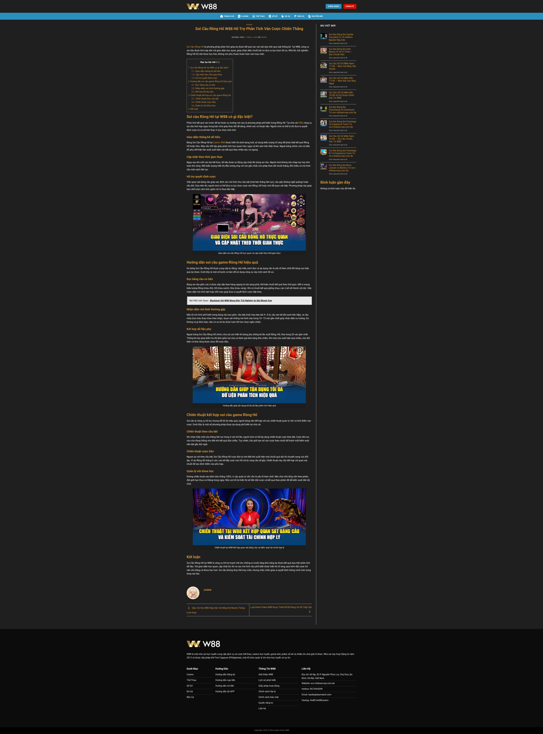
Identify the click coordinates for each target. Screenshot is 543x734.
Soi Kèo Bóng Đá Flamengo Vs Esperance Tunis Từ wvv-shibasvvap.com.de (342, 124)
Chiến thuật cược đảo (203, 102)
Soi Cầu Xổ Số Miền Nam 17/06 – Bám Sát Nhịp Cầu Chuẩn (342, 66)
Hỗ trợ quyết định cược (204, 78)
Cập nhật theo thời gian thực (206, 74)
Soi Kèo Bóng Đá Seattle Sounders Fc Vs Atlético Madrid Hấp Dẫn (341, 37)
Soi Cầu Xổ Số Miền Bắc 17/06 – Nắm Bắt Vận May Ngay (342, 81)
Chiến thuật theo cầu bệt (204, 98)
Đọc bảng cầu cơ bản (203, 85)
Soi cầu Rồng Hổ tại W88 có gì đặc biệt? (208, 67)
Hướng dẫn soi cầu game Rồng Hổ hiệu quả (209, 81)
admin (264, 37)
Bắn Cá (301, 16)
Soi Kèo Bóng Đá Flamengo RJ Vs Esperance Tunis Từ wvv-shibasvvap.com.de (342, 153)
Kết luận (193, 109)
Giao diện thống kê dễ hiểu (205, 71)
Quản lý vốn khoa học (203, 105)
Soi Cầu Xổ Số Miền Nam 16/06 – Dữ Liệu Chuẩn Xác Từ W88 (341, 139)
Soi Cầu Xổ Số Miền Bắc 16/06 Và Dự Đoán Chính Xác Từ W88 (341, 95)
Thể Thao (260, 16)
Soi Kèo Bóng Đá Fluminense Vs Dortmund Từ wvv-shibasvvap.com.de (342, 110)
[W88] (211, 6)
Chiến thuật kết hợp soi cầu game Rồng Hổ (209, 95)
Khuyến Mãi (317, 16)
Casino (245, 16)
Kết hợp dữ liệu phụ (202, 91)
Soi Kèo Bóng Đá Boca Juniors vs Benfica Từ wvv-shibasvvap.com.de (342, 168)
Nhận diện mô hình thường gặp (207, 88)
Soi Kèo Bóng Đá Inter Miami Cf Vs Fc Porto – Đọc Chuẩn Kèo (340, 52)
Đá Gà (287, 16)
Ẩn (217, 62)
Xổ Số (274, 16)
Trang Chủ (229, 16)
